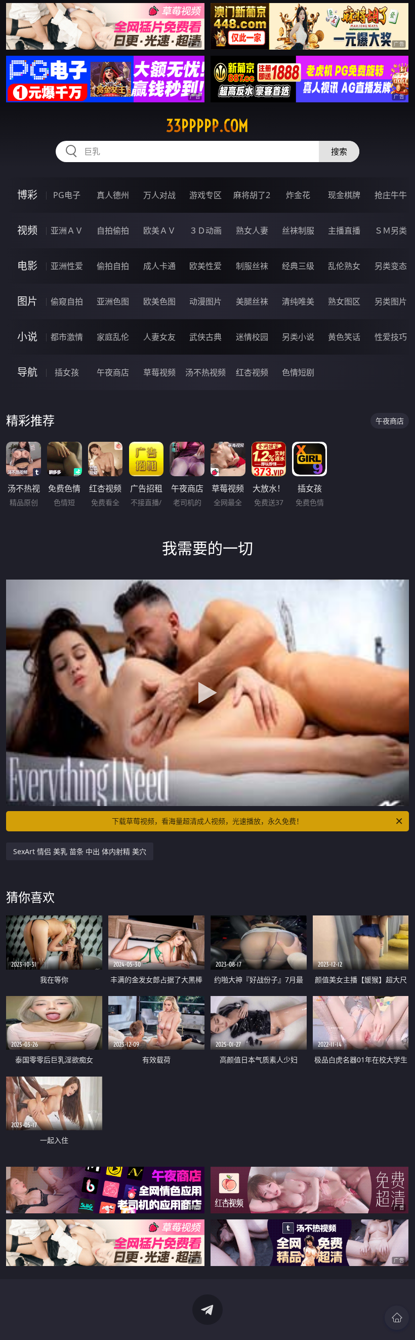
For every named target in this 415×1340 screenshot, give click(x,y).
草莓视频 (159, 372)
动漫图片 (205, 301)
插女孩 (67, 372)
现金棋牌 (344, 195)
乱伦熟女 (344, 266)
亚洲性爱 (67, 266)
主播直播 (344, 230)
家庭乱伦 (113, 336)
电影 (27, 266)
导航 (27, 372)
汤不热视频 (205, 372)
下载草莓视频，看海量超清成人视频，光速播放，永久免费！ (207, 821)
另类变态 (391, 266)
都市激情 (67, 336)
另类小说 (298, 336)
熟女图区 (344, 301)
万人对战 (159, 195)
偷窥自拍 (67, 301)
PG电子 (66, 195)
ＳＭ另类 (391, 230)
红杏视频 (252, 372)
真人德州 (113, 195)
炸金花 (298, 195)
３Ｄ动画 (205, 230)
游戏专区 (205, 195)
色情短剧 (298, 372)
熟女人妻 (252, 230)
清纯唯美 (298, 301)
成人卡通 (159, 266)
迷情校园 (252, 336)
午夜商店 (113, 372)
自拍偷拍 (113, 230)
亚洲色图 (113, 301)
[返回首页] (397, 1318)
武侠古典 (205, 336)
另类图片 (391, 301)
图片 (27, 301)
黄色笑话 (344, 336)
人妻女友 (159, 336)
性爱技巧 (391, 336)
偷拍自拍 (113, 266)
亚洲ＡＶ (67, 230)
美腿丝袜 (252, 301)
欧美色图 (159, 301)
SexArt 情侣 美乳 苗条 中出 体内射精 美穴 (79, 851)
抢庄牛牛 (391, 195)
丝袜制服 (298, 230)
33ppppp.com (207, 126)
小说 (27, 336)
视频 (27, 230)
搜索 (339, 151)
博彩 (27, 195)
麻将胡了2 (251, 195)
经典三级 (298, 266)
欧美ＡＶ (159, 230)
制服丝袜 (252, 266)
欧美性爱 (205, 266)
